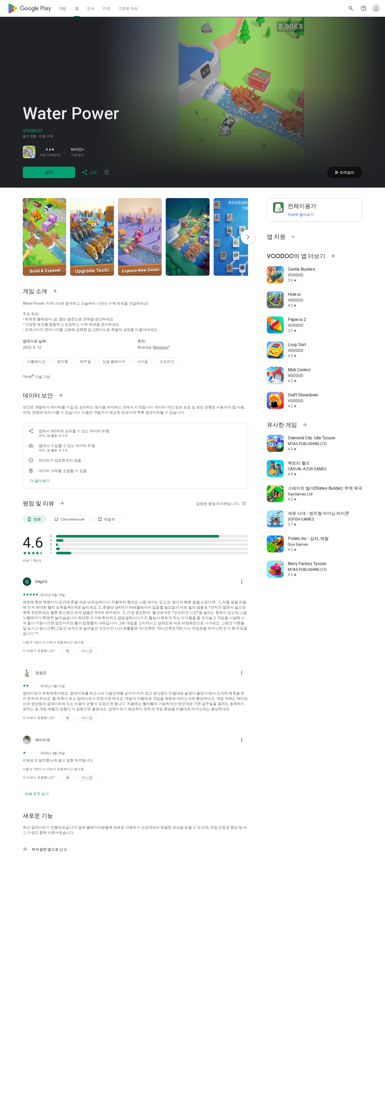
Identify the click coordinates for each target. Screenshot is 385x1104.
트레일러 (343, 172)
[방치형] (62, 361)
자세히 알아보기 (301, 214)
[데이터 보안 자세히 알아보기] (60, 395)
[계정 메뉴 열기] (376, 8)
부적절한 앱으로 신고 (45, 849)
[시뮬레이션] (36, 361)
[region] (96, 152)
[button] (44, 237)
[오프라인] (167, 361)
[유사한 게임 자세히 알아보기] (304, 424)
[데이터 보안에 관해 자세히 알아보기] (40, 480)
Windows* (161, 347)
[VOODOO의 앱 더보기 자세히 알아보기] (333, 256)
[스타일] (142, 361)
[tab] (63, 8)
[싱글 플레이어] (114, 361)
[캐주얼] (85, 361)
